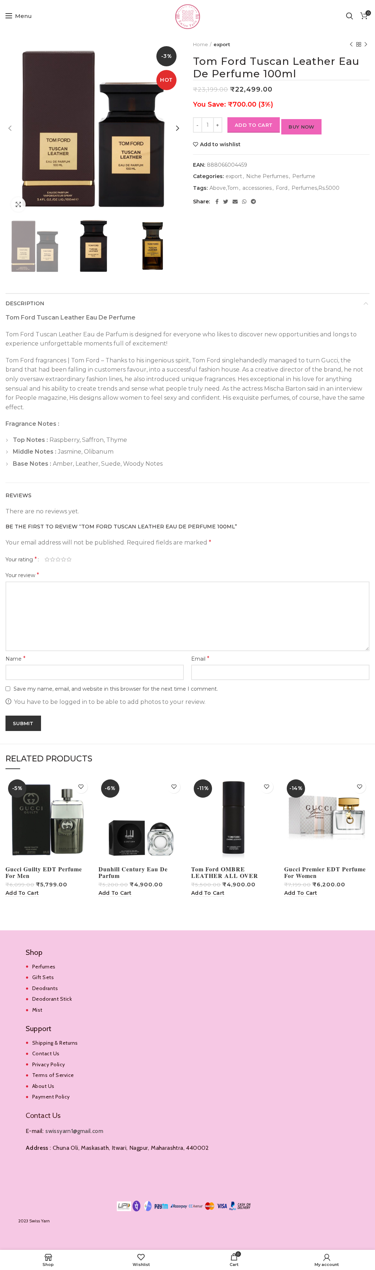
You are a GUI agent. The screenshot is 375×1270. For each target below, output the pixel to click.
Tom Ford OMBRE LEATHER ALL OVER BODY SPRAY (224, 876)
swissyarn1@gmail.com (74, 1130)
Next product (366, 44)
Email (200, 658)
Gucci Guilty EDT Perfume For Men (43, 872)
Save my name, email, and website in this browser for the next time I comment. (116, 689)
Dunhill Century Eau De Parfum (133, 872)
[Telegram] (253, 201)
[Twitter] (225, 201)
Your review (22, 575)
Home (200, 44)
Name (15, 658)
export (222, 44)
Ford (281, 188)
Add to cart (253, 125)
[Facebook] (217, 201)
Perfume (303, 176)
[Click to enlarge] (18, 204)
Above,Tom (223, 188)
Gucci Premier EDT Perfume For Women (325, 872)
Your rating (21, 559)
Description (24, 303)
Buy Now (301, 127)
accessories (257, 188)
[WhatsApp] (244, 201)
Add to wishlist (220, 144)
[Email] (235, 201)
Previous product (351, 44)
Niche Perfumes (267, 176)
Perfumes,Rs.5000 (315, 188)
